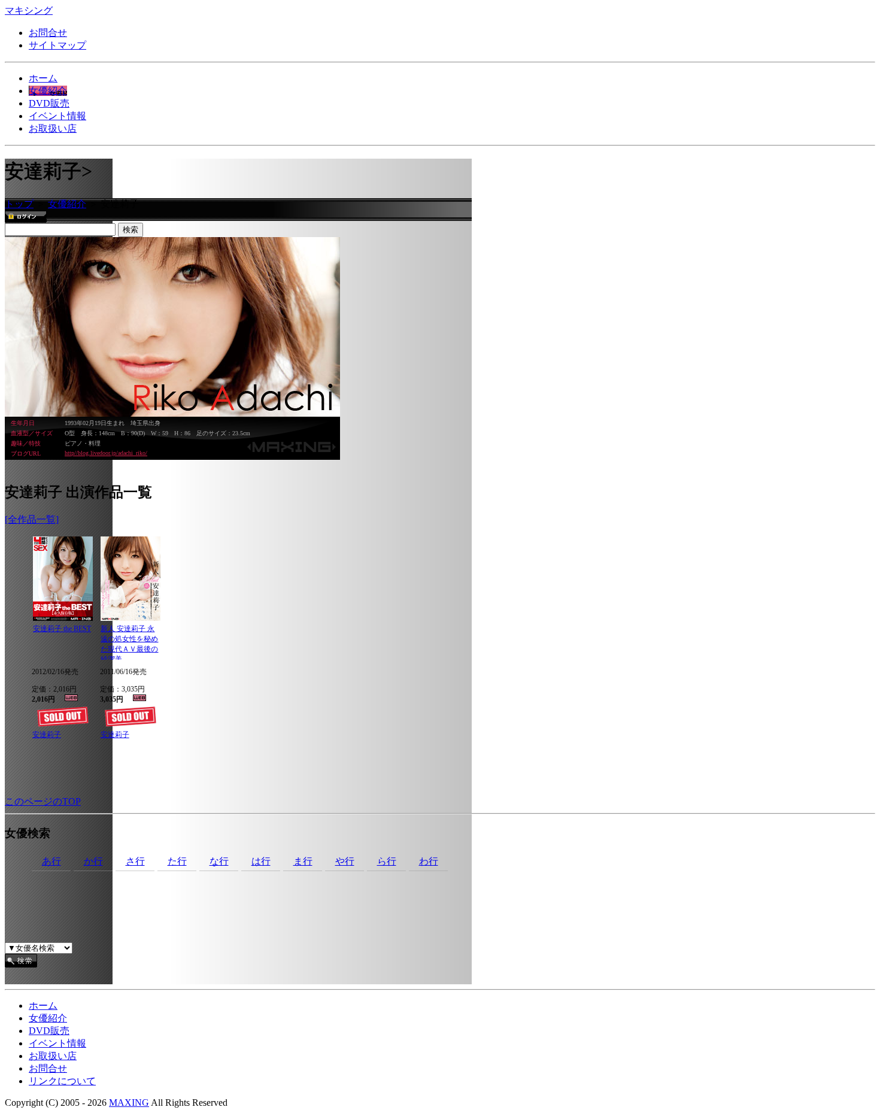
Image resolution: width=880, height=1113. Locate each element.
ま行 (302, 861)
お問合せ (48, 33)
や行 (344, 861)
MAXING (129, 1102)
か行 (93, 861)
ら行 (386, 861)
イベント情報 (57, 116)
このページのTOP (43, 801)
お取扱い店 (53, 128)
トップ (19, 204)
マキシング (29, 10)
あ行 (51, 861)
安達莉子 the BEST (62, 628)
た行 (177, 861)
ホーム (43, 78)
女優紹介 (48, 91)
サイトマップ (57, 45)
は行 (261, 861)
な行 (219, 861)
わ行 (428, 861)
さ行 (135, 861)
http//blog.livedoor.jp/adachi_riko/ (106, 453)
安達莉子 (46, 734)
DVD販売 (49, 103)
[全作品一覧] (32, 519)
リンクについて (62, 1081)
